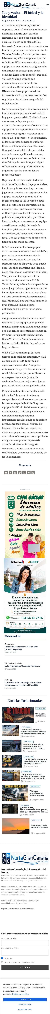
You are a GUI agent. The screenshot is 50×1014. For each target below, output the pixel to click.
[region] (25, 996)
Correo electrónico (10, 948)
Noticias (8, 680)
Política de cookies (20, 994)
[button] (48, 5)
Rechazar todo (25, 1009)
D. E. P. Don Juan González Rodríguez (22, 666)
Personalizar (25, 1004)
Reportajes (9, 644)
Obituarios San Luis (13, 663)
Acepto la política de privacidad (19, 962)
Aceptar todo (25, 999)
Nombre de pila (8, 938)
